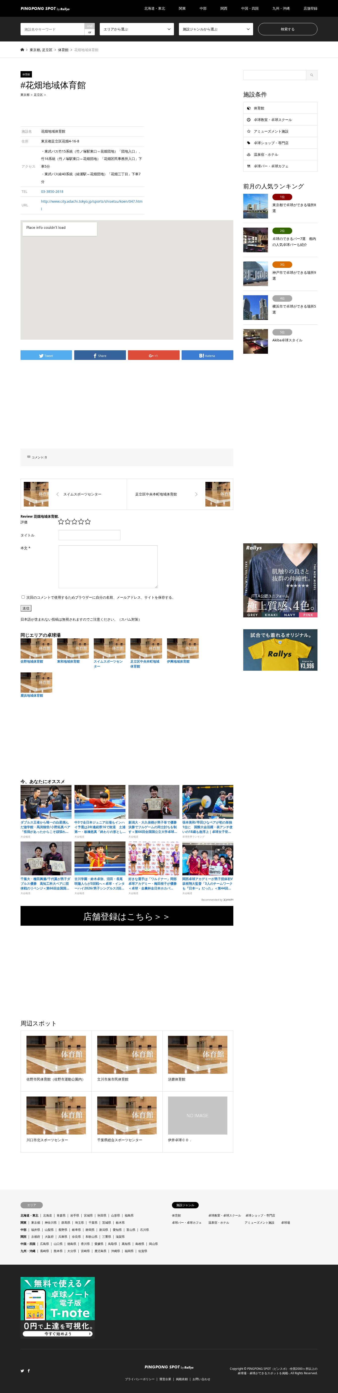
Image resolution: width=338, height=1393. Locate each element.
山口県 (58, 1244)
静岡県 (90, 1230)
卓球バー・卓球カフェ (271, 166)
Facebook (28, 1371)
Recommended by (211, 899)
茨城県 (106, 1222)
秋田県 (101, 1215)
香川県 (85, 1244)
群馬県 (65, 1222)
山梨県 (49, 1230)
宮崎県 (85, 1251)
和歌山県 (91, 1237)
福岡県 (129, 1251)
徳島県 (71, 1244)
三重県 (106, 1237)
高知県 (126, 1244)
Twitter (22, 1371)
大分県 (71, 1251)
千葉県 (93, 1222)
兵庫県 (62, 1237)
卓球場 (285, 1222)
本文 (25, 548)
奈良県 (76, 1237)
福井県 (35, 1230)
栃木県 (120, 1222)
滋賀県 (120, 1237)
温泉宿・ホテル (266, 154)
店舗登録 (310, 8)
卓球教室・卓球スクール (273, 119)
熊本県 (58, 1251)
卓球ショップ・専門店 (271, 142)
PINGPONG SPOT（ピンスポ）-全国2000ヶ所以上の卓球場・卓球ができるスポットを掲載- (277, 1371)
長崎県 (44, 1251)
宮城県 (88, 1215)
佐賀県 (142, 1251)
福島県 (129, 1215)
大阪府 (49, 1237)
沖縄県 (115, 1251)
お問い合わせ (201, 1379)
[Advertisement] (127, 111)
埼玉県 (79, 1222)
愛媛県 (99, 1244)
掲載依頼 (182, 1379)
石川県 (144, 1230)
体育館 (63, 49)
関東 (23, 1222)
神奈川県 (51, 1222)
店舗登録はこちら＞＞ (127, 916)
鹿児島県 (100, 1251)
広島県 (44, 1244)
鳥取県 (112, 1244)
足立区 (47, 49)
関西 (23, 1237)
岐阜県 (76, 1230)
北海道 (47, 1215)
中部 (23, 1230)
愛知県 (117, 1230)
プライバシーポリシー (140, 1379)
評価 (24, 522)
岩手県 (74, 1215)
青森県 (61, 1215)
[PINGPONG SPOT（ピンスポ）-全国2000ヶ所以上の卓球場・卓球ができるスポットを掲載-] (45, 8)
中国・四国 (28, 1244)
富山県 (130, 1230)
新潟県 (103, 1230)
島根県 (139, 1244)
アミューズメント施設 (271, 131)
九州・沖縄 (28, 1251)
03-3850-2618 (52, 191)
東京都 (35, 49)
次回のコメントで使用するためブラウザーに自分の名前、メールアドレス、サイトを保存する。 (100, 597)
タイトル (27, 535)
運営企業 (165, 1379)
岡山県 (153, 1244)
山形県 (115, 1215)
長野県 (62, 1230)
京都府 (35, 1237)
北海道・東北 (29, 1215)
